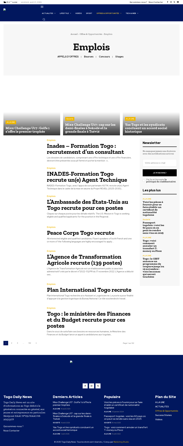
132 (29, 343)
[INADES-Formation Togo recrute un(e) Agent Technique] (23, 178)
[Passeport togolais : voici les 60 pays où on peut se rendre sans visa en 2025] (172, 224)
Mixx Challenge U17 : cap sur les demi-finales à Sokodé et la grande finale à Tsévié (72, 416)
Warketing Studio (121, 442)
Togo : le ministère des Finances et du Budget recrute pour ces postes (89, 319)
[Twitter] (174, 2)
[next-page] (36, 343)
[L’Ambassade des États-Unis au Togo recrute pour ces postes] (23, 206)
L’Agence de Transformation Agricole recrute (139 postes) (84, 259)
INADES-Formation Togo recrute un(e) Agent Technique (87, 176)
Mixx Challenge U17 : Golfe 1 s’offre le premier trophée (72, 403)
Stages (119, 56)
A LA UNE (11, 122)
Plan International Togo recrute (89, 289)
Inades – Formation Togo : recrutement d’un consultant (85, 148)
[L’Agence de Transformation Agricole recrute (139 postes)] (23, 262)
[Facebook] (167, 2)
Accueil (74, 34)
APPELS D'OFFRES (68, 56)
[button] (44, 19)
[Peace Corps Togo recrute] (23, 234)
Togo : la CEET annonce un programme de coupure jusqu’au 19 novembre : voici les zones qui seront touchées (153, 267)
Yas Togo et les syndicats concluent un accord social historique (73, 429)
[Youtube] (178, 2)
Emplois (51, 140)
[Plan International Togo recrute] (23, 291)
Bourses (89, 56)
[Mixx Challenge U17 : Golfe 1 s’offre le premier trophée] (31, 106)
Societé (69, 119)
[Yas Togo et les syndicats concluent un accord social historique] (151, 106)
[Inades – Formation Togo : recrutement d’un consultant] (23, 150)
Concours (104, 56)
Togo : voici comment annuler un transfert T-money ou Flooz (152, 246)
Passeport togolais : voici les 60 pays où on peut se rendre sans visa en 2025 (153, 227)
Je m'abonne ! (160, 173)
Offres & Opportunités (91, 34)
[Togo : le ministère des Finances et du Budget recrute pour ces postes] (23, 319)
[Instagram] (171, 2)
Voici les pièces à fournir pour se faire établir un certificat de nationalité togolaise (153, 208)
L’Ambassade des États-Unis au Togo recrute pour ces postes (87, 204)
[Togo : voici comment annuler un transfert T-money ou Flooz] (172, 242)
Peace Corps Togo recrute (80, 232)
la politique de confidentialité (161, 180)
